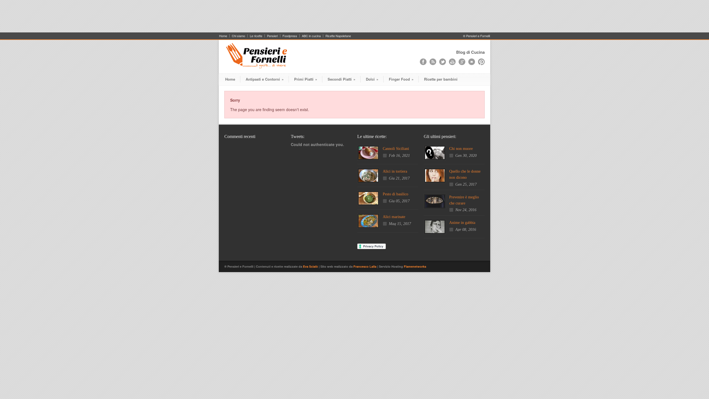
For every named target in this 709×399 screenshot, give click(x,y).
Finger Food (401, 79)
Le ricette (256, 35)
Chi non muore (461, 149)
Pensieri (272, 35)
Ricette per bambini (441, 79)
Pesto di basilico (395, 194)
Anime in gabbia (462, 223)
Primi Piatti (305, 79)
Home (223, 35)
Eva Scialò (311, 266)
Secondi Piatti (341, 79)
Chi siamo (238, 35)
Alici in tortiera (395, 171)
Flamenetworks (415, 266)
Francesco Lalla (365, 266)
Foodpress (289, 35)
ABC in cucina (311, 35)
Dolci (372, 79)
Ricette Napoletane (338, 35)
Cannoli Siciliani (396, 149)
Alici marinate (394, 217)
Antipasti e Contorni (265, 79)
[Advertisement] (354, 18)
